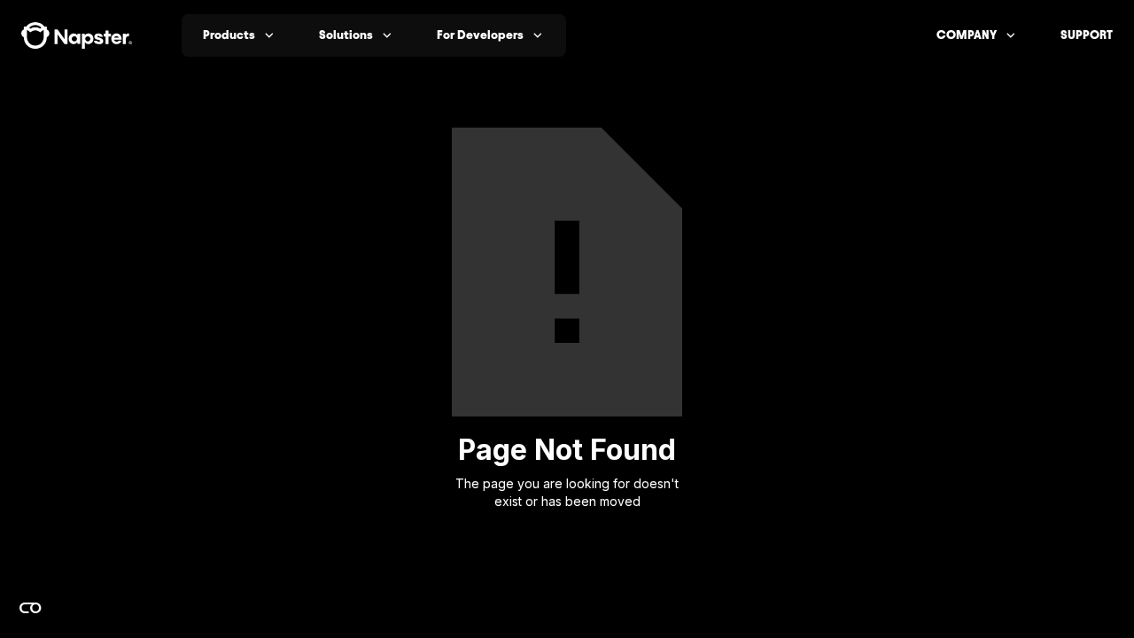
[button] (239, 35)
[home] (76, 35)
